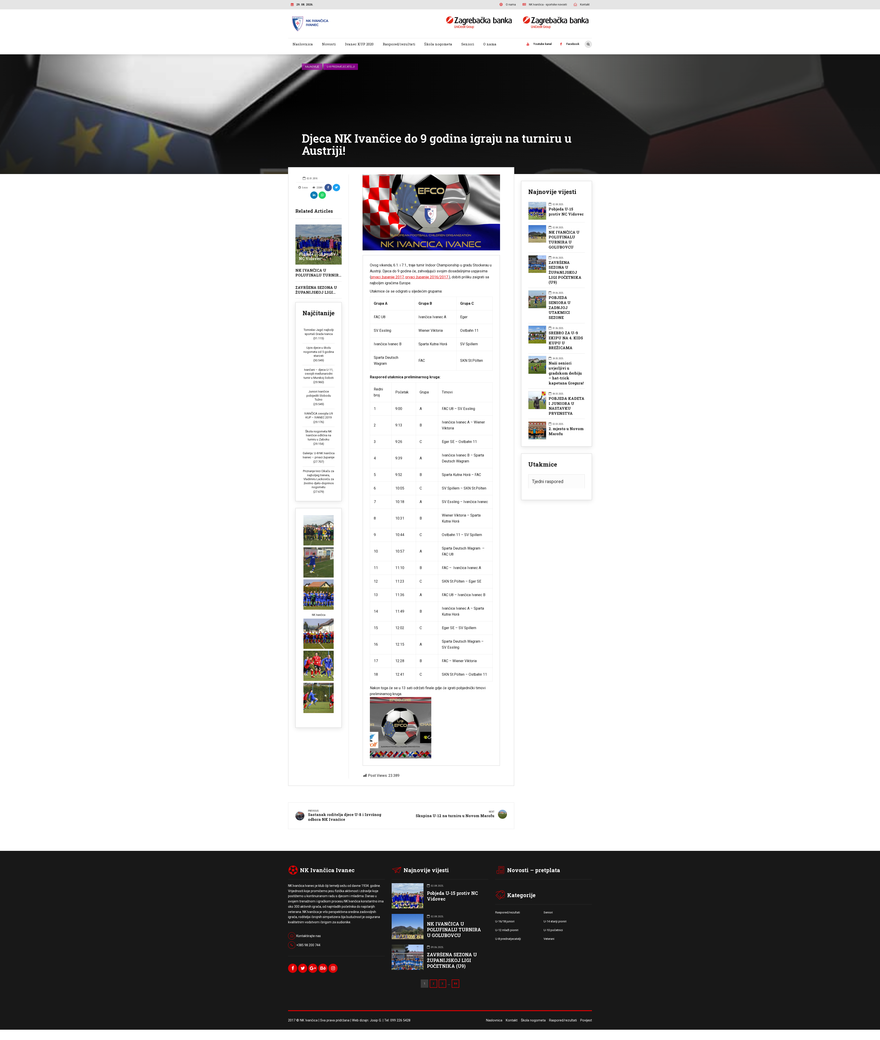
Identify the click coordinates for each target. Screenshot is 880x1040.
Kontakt (511, 1020)
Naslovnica (303, 44)
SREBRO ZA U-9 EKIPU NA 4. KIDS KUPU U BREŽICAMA (566, 340)
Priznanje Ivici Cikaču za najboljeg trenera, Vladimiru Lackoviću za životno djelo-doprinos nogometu (318, 479)
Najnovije (312, 66)
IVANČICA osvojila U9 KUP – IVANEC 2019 (318, 415)
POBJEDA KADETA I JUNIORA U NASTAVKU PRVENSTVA (566, 406)
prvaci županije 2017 (387, 277)
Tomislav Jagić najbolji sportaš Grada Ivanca (319, 332)
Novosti (329, 44)
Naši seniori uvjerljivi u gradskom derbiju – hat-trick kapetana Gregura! (566, 373)
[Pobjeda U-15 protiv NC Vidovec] (318, 244)
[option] (431, 212)
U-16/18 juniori (504, 921)
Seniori (467, 44)
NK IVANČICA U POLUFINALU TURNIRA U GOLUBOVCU (318, 275)
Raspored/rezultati (399, 44)
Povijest (586, 1020)
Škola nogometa (438, 44)
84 (455, 983)
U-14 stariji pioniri (555, 921)
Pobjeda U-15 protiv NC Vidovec (317, 256)
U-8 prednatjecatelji (341, 66)
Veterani (549, 938)
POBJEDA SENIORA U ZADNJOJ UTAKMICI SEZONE (560, 307)
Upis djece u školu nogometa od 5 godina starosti (318, 351)
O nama (489, 44)
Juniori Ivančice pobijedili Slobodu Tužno (318, 395)
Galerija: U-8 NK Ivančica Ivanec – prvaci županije (319, 455)
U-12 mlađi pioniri (506, 930)
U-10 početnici (553, 930)
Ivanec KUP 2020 (359, 44)
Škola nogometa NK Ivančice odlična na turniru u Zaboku (318, 435)
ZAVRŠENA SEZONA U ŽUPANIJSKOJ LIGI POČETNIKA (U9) (316, 292)
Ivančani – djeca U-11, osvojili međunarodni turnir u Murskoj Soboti (319, 373)
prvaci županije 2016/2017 (427, 277)
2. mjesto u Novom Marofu (566, 431)
